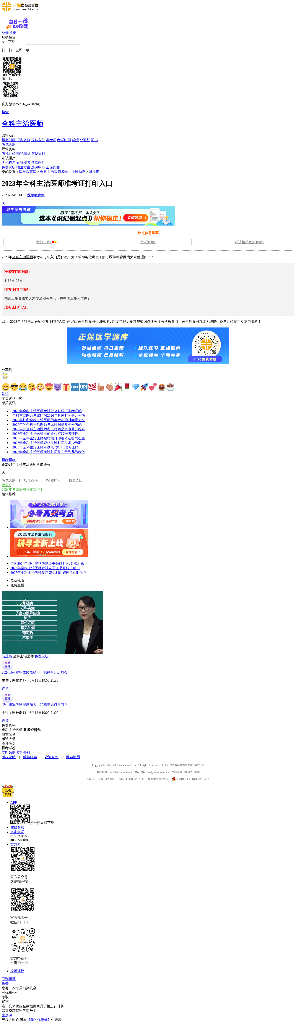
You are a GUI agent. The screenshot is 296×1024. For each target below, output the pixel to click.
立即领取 (9, 752)
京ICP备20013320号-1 (131, 778)
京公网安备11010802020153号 (193, 778)
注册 (13, 33)
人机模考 (9, 162)
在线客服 (17, 827)
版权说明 (9, 757)
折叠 (5, 983)
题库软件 (38, 162)
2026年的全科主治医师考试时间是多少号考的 (47, 424)
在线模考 (23, 162)
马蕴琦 (7, 656)
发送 (5, 394)
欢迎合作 (52, 757)
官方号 (15, 844)
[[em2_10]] (84, 387)
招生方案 (23, 167)
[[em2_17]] (144, 387)
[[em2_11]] (92, 387)
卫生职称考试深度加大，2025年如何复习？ (35, 704)
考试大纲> (148, 242)
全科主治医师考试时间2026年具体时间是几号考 (48, 415)
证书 (94, 140)
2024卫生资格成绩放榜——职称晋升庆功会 (35, 672)
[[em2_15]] (127, 387)
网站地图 (73, 757)
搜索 (5, 112)
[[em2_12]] (101, 387)
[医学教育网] (20, 10)
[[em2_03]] (23, 387)
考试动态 (78, 172)
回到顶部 (9, 979)
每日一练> (44, 242)
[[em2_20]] (170, 387)
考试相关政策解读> (249, 242)
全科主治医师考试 (54, 172)
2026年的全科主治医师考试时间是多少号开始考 (48, 429)
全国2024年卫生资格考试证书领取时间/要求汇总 (47, 563)
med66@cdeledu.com (121, 772)
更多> (6, 485)
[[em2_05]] (40, 387)
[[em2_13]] (110, 387)
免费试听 (9, 167)
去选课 (7, 1015)
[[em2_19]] (162, 387)
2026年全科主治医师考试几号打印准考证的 (45, 447)
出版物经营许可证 (158, 778)
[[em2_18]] (153, 387)
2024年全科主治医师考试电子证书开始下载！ (45, 568)
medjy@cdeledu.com (158, 772)
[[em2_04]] (32, 387)
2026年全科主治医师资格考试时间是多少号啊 (47, 443)
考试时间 (64, 140)
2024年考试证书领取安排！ (22, 489)
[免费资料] (8, 796)
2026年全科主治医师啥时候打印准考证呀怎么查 (48, 438)
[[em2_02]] (14, 387)
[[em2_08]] (66, 387)
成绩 (75, 140)
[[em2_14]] (118, 387)
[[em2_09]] (75, 387)
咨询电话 (17, 832)
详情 (5, 688)
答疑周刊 (38, 153)
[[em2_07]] (58, 387)
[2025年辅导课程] (49, 556)
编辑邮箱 (30, 757)
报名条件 (38, 140)
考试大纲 (9, 144)
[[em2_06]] (49, 387)
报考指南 (9, 460)
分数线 (85, 140)
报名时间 (9, 140)
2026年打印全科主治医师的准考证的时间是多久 (48, 420)
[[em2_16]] (136, 387)
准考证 (51, 140)
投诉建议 (17, 971)
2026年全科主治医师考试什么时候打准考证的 (47, 411)
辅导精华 (23, 153)
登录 (5, 33)
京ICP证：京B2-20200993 (100, 778)
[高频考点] (49, 527)
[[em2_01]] (6, 387)
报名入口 (23, 140)
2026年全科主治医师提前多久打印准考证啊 (45, 433)
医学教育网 (27, 172)
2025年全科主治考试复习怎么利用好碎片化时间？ (48, 572)
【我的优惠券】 (39, 1020)
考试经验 (9, 153)
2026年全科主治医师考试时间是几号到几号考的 (48, 452)
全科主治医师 (22, 123)
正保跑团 (53, 167)
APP (13, 802)
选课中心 (38, 167)
